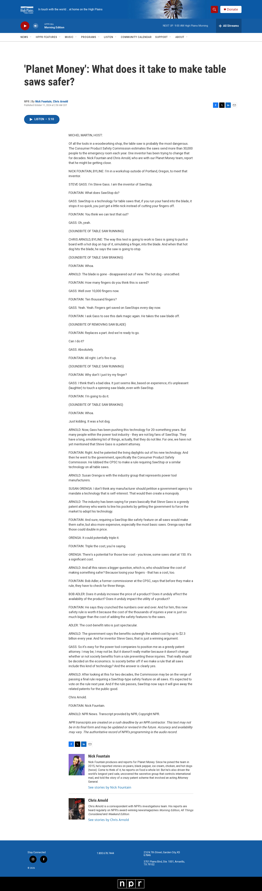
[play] (25, 26)
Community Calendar (136, 37)
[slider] (41, 26)
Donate (232, 9)
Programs (88, 37)
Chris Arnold (60, 101)
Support (161, 37)
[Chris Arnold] (77, 809)
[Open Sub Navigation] (30, 37)
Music (69, 37)
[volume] (36, 26)
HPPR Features (46, 37)
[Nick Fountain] (77, 764)
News (24, 37)
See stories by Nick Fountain (109, 787)
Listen (108, 37)
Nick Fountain (43, 101)
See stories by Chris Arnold (108, 820)
